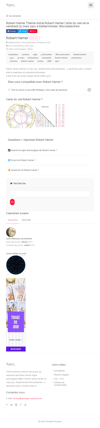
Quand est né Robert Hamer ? (23, 170)
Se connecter (14, 16)
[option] (20, 116)
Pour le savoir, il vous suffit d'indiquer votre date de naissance (39, 90)
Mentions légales (61, 375)
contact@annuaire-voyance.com (27, 398)
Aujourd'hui (13, 220)
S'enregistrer (59, 371)
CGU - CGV (59, 379)
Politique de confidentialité (60, 383)
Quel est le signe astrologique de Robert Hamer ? (32, 150)
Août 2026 (26, 220)
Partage (13, 31)
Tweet (24, 31)
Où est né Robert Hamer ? (22, 160)
